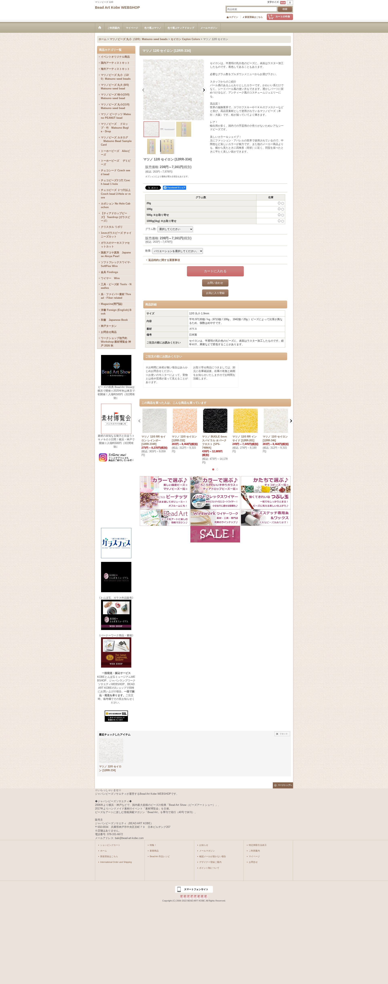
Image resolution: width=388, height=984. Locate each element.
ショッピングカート (110, 845)
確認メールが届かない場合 (212, 856)
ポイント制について (209, 868)
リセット (284, 734)
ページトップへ (285, 785)
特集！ (153, 845)
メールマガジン (207, 850)
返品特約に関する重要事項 (164, 260)
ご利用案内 (254, 850)
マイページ (254, 856)
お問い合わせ (215, 282)
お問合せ (253, 862)
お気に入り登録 (215, 292)
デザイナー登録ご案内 (210, 862)
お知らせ (203, 845)
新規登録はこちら (254, 17)
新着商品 (154, 850)
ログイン (233, 17)
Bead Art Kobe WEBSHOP (117, 7)
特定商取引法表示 (258, 845)
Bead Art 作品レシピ (160, 856)
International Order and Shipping (116, 862)
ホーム (103, 850)
